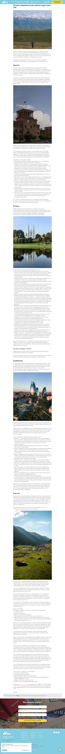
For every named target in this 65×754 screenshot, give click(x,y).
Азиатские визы (24, 735)
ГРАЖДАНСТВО (26, 1)
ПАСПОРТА (37, 1)
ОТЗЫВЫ (27, 2)
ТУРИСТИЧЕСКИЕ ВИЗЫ (15, 1)
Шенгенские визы (24, 732)
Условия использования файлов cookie (32, 747)
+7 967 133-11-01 (46, 2)
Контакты (41, 737)
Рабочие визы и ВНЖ (25, 739)
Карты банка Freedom (34, 732)
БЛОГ (23, 2)
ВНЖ (22, 1)
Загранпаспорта (33, 735)
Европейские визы (24, 733)
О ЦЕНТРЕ (19, 2)
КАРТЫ (32, 1)
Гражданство (32, 737)
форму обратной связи (23, 684)
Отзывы (40, 735)
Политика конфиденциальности (32, 744)
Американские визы (25, 737)
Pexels (18, 695)
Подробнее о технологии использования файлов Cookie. (11, 747)
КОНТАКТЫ (32, 2)
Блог (40, 733)
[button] (57, 2)
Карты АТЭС (32, 733)
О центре (41, 732)
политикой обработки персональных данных (32, 717)
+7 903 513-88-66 (46, 1)
